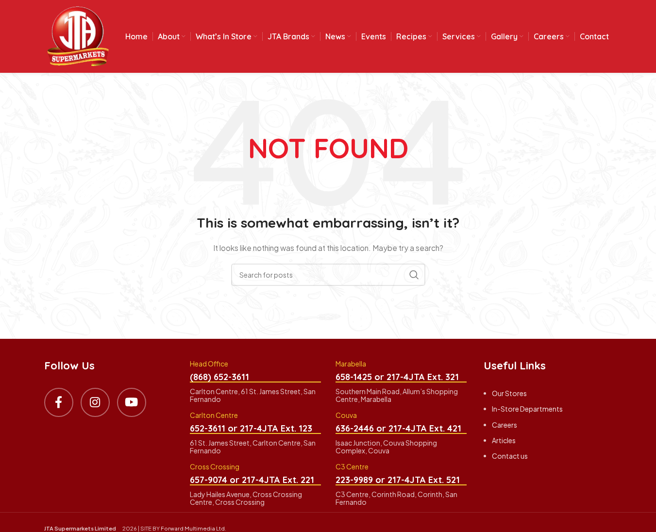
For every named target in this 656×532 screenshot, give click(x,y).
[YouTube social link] (131, 402)
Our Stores (509, 393)
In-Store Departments (527, 408)
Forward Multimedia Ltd (193, 528)
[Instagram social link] (95, 402)
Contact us (510, 455)
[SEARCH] (414, 275)
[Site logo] (78, 35)
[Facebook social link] (58, 402)
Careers (504, 424)
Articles (504, 440)
